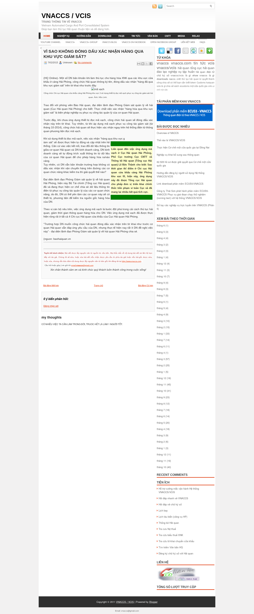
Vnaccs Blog (109, 42)
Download (104, 36)
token (193, 82)
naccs (172, 79)
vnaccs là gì (207, 75)
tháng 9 (161, 282)
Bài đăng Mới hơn (51, 285)
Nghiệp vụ (63, 36)
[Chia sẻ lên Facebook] (151, 64)
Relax (196, 36)
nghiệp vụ (174, 71)
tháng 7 (161, 295)
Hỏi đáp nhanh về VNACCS (173, 498)
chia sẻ (166, 82)
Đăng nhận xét (51, 305)
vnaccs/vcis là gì (181, 75)
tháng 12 (161, 263)
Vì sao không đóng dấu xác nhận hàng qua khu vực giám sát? (93, 54)
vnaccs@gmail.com (130, 610)
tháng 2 (161, 251)
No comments (85, 62)
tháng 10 (161, 276)
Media (181, 36)
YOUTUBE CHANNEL (51, 42)
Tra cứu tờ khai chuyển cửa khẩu (176, 541)
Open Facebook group (163, 42)
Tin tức (135, 36)
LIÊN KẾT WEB (188, 42)
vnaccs (163, 63)
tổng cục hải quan (202, 68)
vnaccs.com (181, 63)
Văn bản (152, 36)
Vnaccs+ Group (88, 42)
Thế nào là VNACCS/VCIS (171, 140)
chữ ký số (163, 75)
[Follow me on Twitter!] (160, 7)
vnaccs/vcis (166, 67)
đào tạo (162, 71)
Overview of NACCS (168, 133)
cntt (179, 79)
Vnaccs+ (70, 42)
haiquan (210, 82)
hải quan (183, 68)
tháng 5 (161, 231)
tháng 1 (161, 257)
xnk (210, 86)
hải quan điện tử (205, 72)
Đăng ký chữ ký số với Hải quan (176, 553)
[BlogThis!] (143, 64)
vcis (211, 63)
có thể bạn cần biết (180, 82)
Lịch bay (163, 510)
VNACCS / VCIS (66, 16)
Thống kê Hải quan (169, 522)
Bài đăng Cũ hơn (145, 285)
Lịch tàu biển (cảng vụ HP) (173, 516)
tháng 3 (161, 244)
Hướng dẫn (84, 36)
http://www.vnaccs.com (131, 261)
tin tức (200, 63)
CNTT (168, 36)
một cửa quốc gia (199, 86)
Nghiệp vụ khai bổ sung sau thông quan (178, 154)
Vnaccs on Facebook (134, 42)
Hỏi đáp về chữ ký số (170, 504)
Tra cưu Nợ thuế (167, 529)
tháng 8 (161, 289)
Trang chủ (98, 285)
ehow (195, 75)
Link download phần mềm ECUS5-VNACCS (180, 183)
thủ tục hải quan (190, 78)
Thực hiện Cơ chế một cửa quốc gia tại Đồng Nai (183, 147)
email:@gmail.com (82, 265)
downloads (162, 79)
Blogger (153, 602)
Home (47, 36)
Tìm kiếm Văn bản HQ (171, 547)
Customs (201, 82)
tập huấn (188, 71)
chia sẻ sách (172, 86)
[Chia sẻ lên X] (147, 64)
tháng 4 (161, 238)
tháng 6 (161, 225)
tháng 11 (161, 270)
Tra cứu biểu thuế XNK (171, 535)
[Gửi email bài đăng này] (139, 64)
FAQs (121, 36)
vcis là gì (161, 86)
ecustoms (184, 86)
